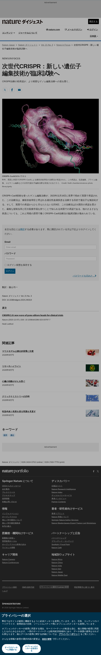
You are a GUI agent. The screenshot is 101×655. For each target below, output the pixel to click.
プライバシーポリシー (69, 634)
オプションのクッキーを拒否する (31, 648)
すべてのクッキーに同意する (11, 648)
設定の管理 (46, 639)
